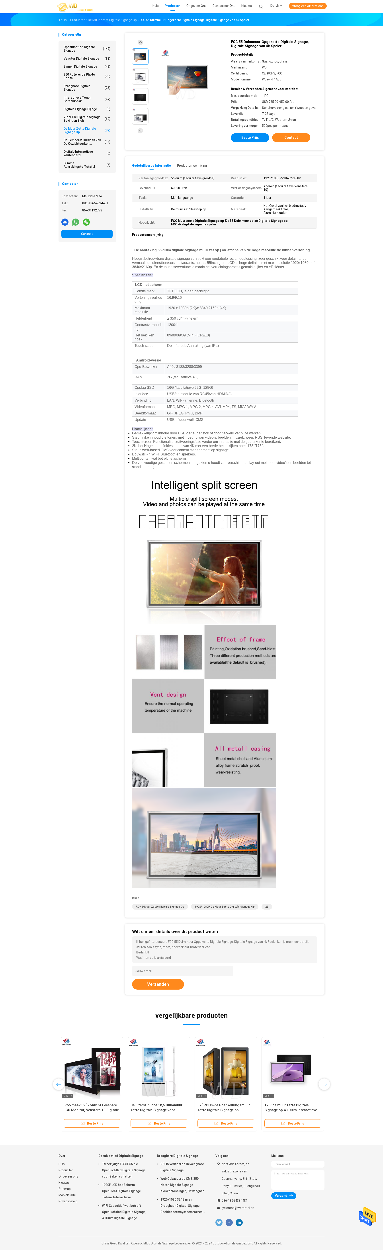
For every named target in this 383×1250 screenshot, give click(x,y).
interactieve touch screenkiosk (87, 99)
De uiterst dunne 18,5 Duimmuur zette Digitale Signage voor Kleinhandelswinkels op (154, 1110)
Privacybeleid (68, 1201)
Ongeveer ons (68, 1176)
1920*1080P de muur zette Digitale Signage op (225, 906)
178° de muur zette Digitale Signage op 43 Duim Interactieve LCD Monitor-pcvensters (288, 1110)
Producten (66, 1170)
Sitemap (65, 1189)
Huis (62, 1164)
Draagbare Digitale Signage (87, 87)
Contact (87, 234)
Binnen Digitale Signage (87, 66)
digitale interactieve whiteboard (87, 153)
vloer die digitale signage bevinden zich (87, 118)
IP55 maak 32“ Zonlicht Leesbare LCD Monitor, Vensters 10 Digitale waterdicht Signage (89, 1110)
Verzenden (158, 984)
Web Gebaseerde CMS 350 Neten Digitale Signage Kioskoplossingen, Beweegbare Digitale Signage (183, 1185)
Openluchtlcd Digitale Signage (87, 48)
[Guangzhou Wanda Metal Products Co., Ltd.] (75, 6)
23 (266, 906)
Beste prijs (250, 137)
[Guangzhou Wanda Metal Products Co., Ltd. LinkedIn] (239, 1223)
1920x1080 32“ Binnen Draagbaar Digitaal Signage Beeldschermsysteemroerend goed (182, 1206)
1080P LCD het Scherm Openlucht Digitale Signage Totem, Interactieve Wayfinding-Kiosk (121, 1191)
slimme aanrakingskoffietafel (87, 164)
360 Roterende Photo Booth (87, 76)
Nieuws (64, 1182)
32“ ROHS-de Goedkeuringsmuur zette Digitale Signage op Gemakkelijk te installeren (221, 1110)
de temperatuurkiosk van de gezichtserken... (87, 141)
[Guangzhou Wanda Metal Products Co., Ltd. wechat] (86, 221)
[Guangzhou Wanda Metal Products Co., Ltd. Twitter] (219, 1223)
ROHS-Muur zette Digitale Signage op (160, 906)
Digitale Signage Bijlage (87, 109)
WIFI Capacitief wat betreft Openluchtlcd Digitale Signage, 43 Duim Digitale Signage (124, 1212)
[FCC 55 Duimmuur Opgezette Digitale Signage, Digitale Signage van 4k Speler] (188, 77)
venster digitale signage (87, 58)
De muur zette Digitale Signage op (87, 130)
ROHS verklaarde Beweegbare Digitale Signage (182, 1167)
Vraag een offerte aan (308, 6)
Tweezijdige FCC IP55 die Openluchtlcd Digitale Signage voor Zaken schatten (123, 1170)
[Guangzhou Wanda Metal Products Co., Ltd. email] (64, 221)
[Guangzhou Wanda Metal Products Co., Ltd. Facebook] (229, 1223)
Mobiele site (67, 1195)
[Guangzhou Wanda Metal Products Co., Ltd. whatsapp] (75, 221)
